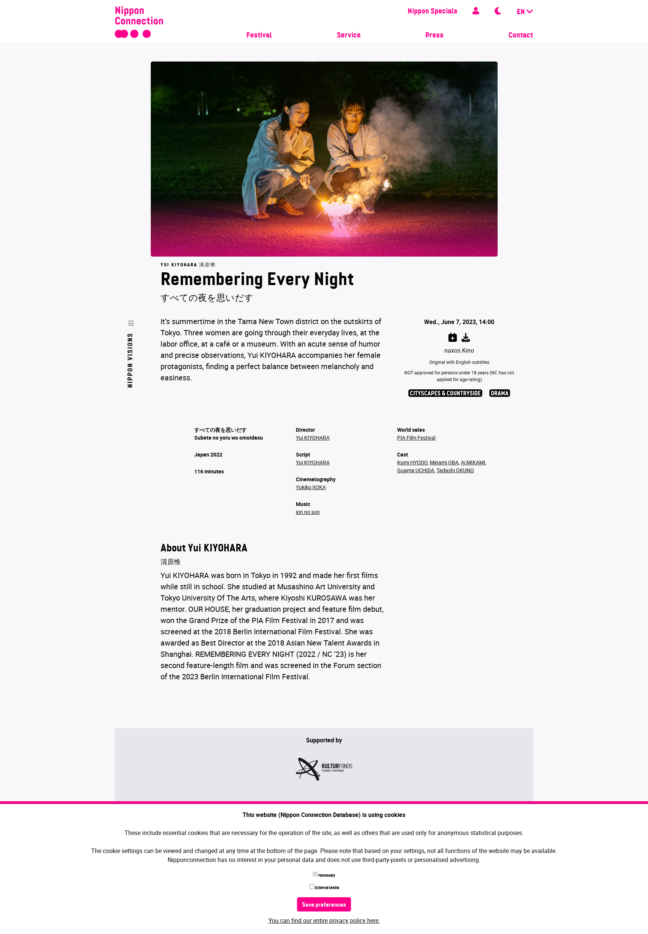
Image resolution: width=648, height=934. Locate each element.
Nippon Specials (433, 11)
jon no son (308, 511)
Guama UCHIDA (415, 470)
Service (349, 35)
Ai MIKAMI (473, 462)
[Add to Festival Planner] (453, 336)
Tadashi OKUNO (455, 470)
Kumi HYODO (412, 462)
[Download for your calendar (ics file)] (466, 336)
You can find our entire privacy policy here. (324, 920)
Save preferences (324, 905)
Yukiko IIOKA (311, 487)
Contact (520, 35)
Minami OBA (444, 462)
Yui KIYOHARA (313, 437)
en (521, 12)
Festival (259, 35)
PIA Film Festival (416, 437)
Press (434, 35)
